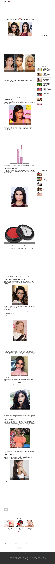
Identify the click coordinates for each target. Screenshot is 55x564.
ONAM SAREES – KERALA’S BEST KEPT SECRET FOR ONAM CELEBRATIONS (46, 75)
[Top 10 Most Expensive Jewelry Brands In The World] (39, 189)
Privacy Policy (43, 557)
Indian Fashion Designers (33, 557)
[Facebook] (38, 35)
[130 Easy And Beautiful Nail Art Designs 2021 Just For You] (39, 179)
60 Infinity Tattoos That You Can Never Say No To (47, 183)
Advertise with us (15, 557)
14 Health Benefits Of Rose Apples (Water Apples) (46, 94)
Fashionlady (18, 20)
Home (27, 557)
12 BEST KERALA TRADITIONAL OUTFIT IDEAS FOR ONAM (46, 69)
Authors (20, 557)
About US (11, 557)
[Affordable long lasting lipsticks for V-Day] (9, 523)
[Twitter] (40, 35)
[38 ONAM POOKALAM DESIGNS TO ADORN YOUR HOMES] (39, 84)
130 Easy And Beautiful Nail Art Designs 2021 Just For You (47, 179)
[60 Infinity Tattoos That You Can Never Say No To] (39, 184)
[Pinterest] (44, 35)
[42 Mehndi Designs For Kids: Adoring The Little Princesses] (39, 104)
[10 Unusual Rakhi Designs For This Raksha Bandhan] (39, 89)
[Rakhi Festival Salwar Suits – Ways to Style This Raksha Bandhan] (39, 80)
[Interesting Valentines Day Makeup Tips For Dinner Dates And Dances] (20, 523)
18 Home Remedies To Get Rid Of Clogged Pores (47, 193)
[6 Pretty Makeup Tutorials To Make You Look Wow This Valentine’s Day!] (30, 523)
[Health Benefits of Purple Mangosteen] (39, 174)
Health (40, 1)
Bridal (48, 1)
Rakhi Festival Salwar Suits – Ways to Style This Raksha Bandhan (47, 79)
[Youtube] (46, 35)
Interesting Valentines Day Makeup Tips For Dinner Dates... (19, 528)
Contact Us (24, 557)
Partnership (38, 557)
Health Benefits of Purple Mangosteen (47, 173)
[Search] (50, 1)
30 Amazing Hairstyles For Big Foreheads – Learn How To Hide (47, 99)
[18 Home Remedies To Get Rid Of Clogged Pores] (39, 194)
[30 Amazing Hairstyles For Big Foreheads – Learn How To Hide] (39, 99)
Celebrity (44, 1)
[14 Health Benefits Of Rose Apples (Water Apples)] (39, 94)
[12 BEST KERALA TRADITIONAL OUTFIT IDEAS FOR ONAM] (39, 69)
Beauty (32, 1)
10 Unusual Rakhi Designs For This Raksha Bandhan (47, 89)
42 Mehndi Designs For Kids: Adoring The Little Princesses (46, 104)
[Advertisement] (18, 12)
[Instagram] (42, 35)
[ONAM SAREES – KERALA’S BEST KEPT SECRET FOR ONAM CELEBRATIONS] (39, 74)
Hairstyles (35, 1)
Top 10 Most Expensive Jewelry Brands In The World (46, 189)
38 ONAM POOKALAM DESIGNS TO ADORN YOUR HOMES (46, 84)
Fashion (28, 1)
